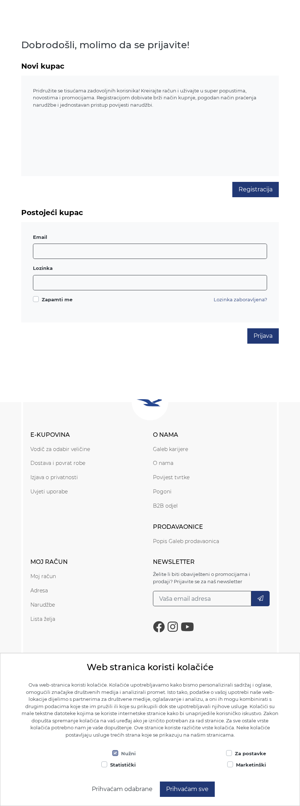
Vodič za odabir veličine (60, 449)
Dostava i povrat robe (57, 463)
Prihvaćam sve (187, 789)
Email (40, 237)
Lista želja (42, 619)
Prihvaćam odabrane (122, 789)
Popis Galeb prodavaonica (186, 541)
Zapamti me (57, 299)
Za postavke (250, 753)
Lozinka (43, 268)
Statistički (123, 765)
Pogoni (162, 491)
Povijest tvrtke (171, 477)
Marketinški (251, 765)
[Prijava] (260, 598)
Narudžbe (42, 604)
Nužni (128, 753)
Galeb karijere (170, 449)
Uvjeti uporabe (49, 491)
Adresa (39, 590)
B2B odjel (165, 506)
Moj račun (43, 576)
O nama (163, 463)
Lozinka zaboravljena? (240, 299)
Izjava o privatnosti (54, 477)
